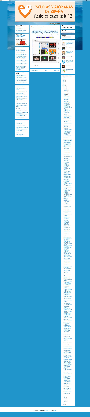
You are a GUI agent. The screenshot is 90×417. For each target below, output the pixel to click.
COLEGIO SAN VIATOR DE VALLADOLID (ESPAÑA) (20, 135)
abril (64, 397)
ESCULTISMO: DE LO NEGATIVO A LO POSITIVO (67, 201)
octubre (65, 91)
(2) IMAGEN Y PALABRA (67, 376)
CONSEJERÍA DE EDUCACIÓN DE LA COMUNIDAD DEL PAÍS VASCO (21, 57)
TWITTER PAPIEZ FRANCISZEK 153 (67, 152)
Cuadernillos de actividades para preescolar (68, 141)
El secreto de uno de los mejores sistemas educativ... (67, 306)
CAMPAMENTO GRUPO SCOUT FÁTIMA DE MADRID (67, 207)
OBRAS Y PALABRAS (67, 96)
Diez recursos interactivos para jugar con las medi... (68, 351)
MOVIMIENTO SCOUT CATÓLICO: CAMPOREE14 (67, 220)
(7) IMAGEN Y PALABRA (67, 118)
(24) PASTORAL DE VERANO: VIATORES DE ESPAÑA (68, 243)
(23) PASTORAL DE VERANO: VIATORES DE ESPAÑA (68, 280)
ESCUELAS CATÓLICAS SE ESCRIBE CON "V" (67, 292)
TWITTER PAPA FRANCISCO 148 (66, 165)
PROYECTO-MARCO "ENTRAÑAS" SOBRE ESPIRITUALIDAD (21, 31)
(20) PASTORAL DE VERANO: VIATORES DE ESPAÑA (68, 320)
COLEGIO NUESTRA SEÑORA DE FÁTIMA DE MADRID (21, 76)
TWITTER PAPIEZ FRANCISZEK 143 (67, 229)
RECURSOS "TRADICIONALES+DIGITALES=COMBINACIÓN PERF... (68, 369)
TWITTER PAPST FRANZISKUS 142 (67, 231)
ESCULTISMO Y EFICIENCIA (66, 199)
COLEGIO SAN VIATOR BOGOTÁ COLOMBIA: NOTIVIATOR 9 (67, 177)
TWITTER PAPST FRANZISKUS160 (67, 106)
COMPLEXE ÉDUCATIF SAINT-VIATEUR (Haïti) (67, 362)
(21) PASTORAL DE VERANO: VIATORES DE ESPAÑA (68, 317)
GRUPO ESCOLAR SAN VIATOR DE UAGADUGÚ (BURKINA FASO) (21, 115)
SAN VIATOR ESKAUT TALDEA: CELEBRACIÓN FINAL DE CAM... (68, 259)
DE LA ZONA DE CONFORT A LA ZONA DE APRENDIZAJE (67, 204)
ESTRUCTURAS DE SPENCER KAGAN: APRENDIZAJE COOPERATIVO (67, 172)
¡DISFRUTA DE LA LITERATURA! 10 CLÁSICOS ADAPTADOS (68, 193)
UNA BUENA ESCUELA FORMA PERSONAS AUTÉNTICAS (69, 52)
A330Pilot (47, 410)
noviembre (65, 90)
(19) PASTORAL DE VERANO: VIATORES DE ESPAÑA (68, 384)
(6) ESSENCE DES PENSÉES (66, 163)
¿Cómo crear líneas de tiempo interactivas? (67, 241)
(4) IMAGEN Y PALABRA (67, 284)
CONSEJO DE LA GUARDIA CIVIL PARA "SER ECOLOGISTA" (68, 218)
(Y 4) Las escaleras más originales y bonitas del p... (67, 389)
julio (64, 95)
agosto (65, 94)
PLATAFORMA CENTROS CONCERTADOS (20, 69)
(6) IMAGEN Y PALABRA (67, 135)
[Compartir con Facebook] (37, 65)
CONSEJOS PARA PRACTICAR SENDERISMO (66, 223)
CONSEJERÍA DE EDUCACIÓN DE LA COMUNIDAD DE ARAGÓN (21, 52)
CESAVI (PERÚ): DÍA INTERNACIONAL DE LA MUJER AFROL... (68, 309)
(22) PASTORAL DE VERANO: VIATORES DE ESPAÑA (68, 301)
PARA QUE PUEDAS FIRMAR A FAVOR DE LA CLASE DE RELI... (68, 289)
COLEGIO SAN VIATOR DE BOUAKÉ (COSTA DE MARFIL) (21, 99)
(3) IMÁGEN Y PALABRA (67, 355)
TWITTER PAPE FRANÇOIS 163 (66, 100)
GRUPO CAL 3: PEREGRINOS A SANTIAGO (66, 250)
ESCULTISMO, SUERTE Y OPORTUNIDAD (67, 248)
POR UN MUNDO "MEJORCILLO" (66, 209)
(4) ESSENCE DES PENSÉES (66, 264)
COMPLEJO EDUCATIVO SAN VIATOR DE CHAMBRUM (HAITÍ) (22, 113)
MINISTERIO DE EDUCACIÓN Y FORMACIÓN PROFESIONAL (21, 67)
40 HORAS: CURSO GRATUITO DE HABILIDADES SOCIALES (67, 331)
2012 (64, 404)
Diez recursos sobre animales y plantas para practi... (67, 326)
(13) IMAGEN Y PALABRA (67, 237)
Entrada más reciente (34, 70)
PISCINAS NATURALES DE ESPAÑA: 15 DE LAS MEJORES (68, 215)
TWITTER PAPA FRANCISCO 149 (66, 161)
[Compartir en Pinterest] (38, 65)
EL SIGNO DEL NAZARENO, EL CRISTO (68, 296)
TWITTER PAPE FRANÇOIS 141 (66, 233)
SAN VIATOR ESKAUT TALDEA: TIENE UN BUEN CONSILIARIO (67, 262)
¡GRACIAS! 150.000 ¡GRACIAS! (67, 134)
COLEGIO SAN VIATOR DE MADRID (21, 80)
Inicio (46, 70)
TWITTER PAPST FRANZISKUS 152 (67, 154)
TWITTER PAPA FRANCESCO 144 (67, 227)
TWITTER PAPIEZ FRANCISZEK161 (67, 104)
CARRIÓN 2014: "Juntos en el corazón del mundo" (68, 360)
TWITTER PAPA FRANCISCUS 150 (67, 159)
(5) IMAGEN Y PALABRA (67, 185)
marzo (65, 398)
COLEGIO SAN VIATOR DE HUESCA (21, 79)
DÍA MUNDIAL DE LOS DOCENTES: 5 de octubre (70, 47)
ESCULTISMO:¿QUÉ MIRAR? (67, 169)
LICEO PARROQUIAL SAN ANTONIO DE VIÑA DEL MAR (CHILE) (21, 117)
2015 (64, 86)
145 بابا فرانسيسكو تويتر (67, 225)
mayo (65, 396)
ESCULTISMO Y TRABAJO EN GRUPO (68, 312)
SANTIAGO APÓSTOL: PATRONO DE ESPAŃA (67, 298)
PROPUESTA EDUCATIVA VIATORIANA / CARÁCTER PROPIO (22, 28)
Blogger (55, 410)
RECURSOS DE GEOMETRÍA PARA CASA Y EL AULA (67, 378)
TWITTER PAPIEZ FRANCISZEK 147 (67, 180)
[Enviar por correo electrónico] (34, 65)
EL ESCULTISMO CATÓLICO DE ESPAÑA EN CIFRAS (67, 268)
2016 (64, 85)
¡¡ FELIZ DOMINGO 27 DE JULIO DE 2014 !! (68, 239)
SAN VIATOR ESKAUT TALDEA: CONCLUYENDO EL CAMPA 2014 (67, 271)
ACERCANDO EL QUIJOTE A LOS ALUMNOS (70, 56)
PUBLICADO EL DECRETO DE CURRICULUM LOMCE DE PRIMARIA (68, 282)
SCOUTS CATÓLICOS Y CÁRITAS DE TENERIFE (68, 123)
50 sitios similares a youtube (66, 167)
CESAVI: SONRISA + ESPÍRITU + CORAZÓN (67, 364)
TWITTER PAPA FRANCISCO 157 (66, 112)
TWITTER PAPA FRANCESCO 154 (67, 150)
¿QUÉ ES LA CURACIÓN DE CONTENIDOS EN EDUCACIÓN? (67, 353)
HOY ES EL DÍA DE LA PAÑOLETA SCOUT (67, 294)
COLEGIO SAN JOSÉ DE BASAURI (21, 77)
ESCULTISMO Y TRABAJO (68, 266)
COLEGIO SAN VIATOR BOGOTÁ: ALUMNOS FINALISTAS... (67, 121)
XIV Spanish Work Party (67, 142)
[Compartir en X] (36, 65)
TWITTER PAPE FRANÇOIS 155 (66, 148)
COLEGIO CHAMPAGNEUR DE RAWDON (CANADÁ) (20, 123)
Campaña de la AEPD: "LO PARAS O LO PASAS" (20, 36)
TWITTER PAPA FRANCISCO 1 (68, 65)
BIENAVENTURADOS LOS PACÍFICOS (67, 342)
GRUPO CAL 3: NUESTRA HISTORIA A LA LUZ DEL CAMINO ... (68, 188)
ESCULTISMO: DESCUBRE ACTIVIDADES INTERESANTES (68, 357)
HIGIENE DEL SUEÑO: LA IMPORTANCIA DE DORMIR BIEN (67, 366)
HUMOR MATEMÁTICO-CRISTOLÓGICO (67, 329)
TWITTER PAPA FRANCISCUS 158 (67, 110)
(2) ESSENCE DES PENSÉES (66, 386)
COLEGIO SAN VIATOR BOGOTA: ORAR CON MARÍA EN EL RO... (67, 144)
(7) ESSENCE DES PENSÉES (66, 137)
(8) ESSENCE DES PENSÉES (66, 114)
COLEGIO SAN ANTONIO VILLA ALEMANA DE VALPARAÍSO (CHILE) (21, 91)
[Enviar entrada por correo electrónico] (33, 65)
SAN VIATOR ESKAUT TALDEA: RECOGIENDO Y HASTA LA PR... (68, 256)
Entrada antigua (56, 70)
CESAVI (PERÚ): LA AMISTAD (66, 336)
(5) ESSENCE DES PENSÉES (66, 182)
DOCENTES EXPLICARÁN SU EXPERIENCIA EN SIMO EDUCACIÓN (67, 131)
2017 (64, 84)
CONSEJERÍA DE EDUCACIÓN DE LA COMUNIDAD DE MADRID (21, 55)
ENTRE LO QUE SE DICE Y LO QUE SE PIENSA (68, 391)
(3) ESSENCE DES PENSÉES (66, 324)
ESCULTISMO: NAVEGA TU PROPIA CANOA (68, 246)
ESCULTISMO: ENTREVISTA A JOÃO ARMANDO (67, 126)
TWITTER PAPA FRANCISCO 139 (66, 344)
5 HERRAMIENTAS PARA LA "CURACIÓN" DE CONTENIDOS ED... (67, 314)
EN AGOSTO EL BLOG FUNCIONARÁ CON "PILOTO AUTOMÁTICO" (68, 304)
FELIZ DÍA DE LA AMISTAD (68, 139)
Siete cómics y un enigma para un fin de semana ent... (67, 275)
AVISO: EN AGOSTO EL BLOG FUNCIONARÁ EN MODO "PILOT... (68, 117)
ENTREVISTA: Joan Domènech (66, 334)
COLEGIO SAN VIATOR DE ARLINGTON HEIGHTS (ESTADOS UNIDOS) (21, 94)
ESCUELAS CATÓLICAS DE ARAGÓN (21, 60)
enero (65, 401)
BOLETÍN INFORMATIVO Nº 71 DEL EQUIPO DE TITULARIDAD (69, 61)
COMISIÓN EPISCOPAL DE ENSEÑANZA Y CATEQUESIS (20, 50)
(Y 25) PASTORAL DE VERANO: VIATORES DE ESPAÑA (68, 196)
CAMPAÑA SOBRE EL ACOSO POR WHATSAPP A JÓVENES (68, 129)
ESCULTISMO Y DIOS (67, 322)
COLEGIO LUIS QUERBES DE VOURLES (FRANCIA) (20, 125)
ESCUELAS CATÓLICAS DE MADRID (21, 63)
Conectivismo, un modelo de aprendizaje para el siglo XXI (69, 43)
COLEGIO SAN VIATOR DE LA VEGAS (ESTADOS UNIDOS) (22, 130)
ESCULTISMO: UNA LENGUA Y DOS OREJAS (67, 287)
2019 (64, 81)
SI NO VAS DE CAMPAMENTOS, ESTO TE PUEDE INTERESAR (68, 373)
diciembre (65, 89)
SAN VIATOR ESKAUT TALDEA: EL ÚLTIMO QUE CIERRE (67, 253)
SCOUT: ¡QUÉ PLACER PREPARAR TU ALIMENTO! (67, 212)
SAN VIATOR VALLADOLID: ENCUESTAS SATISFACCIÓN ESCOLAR (68, 339)
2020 (64, 80)
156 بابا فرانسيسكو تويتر (67, 146)
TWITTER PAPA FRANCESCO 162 (67, 102)
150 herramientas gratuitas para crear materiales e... (68, 348)
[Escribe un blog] (35, 65)
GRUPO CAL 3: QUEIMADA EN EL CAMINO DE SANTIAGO (68, 190)
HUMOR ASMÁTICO (67, 393)
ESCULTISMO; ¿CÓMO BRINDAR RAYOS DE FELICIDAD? (67, 381)
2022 (64, 77)
